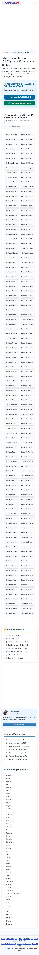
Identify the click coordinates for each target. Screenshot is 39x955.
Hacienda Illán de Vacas (12, 319)
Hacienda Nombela (27, 405)
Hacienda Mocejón (12, 371)
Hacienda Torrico (27, 537)
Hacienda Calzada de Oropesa (28, 201)
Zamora (8, 921)
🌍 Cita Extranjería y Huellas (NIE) (17, 645)
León (7, 854)
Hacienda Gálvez (27, 286)
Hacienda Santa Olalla (12, 504)
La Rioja (8, 887)
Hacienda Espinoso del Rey (28, 277)
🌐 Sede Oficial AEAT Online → (19, 103)
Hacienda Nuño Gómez (12, 414)
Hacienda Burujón (27, 187)
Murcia (8, 869)
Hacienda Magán (11, 338)
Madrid (8, 863)
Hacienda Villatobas (12, 599)
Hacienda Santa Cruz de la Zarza (12, 499)
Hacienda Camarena (12, 206)
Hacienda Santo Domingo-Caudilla (28, 504)
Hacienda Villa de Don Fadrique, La (28, 566)
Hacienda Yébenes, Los (12, 604)
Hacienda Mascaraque (12, 352)
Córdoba (8, 824)
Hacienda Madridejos (28, 334)
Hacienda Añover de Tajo (28, 163)
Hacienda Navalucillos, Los (28, 395)
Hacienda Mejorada (27, 357)
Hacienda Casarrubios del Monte (12, 229)
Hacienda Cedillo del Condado (28, 239)
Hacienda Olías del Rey (12, 419)
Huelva (8, 845)
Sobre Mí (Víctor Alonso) (8, 944)
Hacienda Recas (27, 471)
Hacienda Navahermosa (28, 386)
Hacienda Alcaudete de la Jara (28, 144)
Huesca (8, 848)
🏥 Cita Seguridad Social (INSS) (16, 651)
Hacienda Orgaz (11, 424)
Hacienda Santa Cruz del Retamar (28, 499)
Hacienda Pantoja (11, 433)
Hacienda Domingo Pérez (12, 267)
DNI (16, 939)
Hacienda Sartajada (12, 509)
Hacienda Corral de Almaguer (12, 262)
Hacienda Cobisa (11, 258)
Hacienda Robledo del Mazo (12, 480)
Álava (7, 784)
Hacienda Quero (27, 461)
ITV (25, 941)
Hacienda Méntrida (27, 362)
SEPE (20, 941)
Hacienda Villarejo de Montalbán (12, 589)
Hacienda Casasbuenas (28, 229)
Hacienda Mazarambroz (12, 357)
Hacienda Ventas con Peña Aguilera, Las (12, 561)
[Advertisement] (19, 27)
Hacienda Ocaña (27, 414)
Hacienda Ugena (27, 547)
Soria (7, 903)
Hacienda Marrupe (27, 348)
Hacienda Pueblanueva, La (28, 452)
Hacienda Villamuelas (28, 580)
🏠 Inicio (6, 52)
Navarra (8, 872)
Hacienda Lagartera (12, 324)
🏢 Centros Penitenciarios (14, 658)
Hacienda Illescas (27, 319)
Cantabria (9, 815)
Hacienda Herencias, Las (12, 300)
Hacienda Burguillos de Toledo (12, 187)
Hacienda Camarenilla (28, 206)
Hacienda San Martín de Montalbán (28, 485)
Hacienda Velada (27, 556)
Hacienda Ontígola (27, 419)
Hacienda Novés (11, 409)
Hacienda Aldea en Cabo (28, 149)
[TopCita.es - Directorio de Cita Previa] (11, 3)
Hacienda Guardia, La (28, 296)
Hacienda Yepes (11, 608)
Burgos (8, 806)
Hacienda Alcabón (27, 139)
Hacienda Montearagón (12, 376)
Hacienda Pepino (11, 442)
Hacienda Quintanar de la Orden (12, 466)
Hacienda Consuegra (28, 258)
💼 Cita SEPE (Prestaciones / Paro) (17, 642)
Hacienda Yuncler (27, 608)
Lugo (7, 860)
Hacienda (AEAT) (16, 52)
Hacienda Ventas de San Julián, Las (12, 566)
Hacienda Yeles (27, 604)
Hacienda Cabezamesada (12, 196)
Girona (8, 836)
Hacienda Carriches (12, 224)
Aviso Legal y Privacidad (24, 944)
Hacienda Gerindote (28, 291)
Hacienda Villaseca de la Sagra (12, 594)
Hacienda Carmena (27, 215)
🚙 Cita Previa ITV (12, 655)
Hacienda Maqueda (27, 343)
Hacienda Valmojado (12, 556)
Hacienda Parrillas (12, 438)
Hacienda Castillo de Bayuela (12, 234)
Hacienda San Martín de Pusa (12, 490)
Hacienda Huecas (27, 310)
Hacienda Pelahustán (28, 438)
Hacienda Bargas (11, 177)
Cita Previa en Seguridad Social (16, 749)
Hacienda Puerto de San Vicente (28, 457)
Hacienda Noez (12, 405)
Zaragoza (9, 924)
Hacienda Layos (27, 324)
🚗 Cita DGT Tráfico (12, 638)
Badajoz (8, 793)
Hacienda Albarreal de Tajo (12, 139)
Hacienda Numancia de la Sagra (28, 409)
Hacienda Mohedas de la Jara (28, 371)
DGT (20, 939)
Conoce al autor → (19, 725)
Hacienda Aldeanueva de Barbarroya (12, 153)
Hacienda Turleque (12, 547)
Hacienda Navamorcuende (12, 400)
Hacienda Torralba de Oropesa (12, 533)
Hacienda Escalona (27, 272)
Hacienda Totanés (27, 542)
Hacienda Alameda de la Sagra (28, 135)
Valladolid (9, 918)
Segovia (8, 897)
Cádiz (7, 812)
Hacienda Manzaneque (12, 343)
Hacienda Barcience (28, 172)
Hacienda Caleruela (12, 201)
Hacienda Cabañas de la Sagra (12, 191)
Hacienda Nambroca (28, 381)
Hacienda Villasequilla (28, 594)
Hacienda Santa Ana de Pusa (28, 495)
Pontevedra (9, 884)
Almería (8, 781)
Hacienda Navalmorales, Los (12, 395)
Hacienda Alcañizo (12, 144)
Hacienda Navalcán (12, 390)
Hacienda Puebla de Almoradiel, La (28, 447)
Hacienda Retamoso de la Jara (12, 476)
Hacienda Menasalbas (12, 362)
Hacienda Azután (11, 172)
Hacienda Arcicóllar (12, 168)
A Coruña (9, 827)
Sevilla (8, 900)
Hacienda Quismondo (28, 466)
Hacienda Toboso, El (12, 528)
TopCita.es (10, 949)
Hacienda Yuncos (27, 613)
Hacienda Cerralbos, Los (12, 244)
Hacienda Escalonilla (12, 277)
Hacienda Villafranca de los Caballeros (28, 570)
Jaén (7, 851)
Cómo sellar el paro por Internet (16, 759)
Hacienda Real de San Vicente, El (12, 471)
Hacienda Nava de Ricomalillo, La (12, 386)
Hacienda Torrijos (11, 542)
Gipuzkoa (9, 833)
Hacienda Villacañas (12, 570)
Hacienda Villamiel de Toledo (28, 575)
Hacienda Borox (11, 182)
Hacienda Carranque (28, 220)
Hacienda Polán (27, 442)
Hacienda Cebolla (11, 239)
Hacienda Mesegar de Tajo (12, 367)
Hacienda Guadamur (12, 296)
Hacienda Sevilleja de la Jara (28, 514)
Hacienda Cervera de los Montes (28, 244)
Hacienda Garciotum (12, 291)
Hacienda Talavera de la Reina (12, 523)
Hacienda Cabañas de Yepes (28, 191)
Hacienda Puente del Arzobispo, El (12, 457)
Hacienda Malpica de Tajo (28, 338)
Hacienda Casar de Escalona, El (28, 224)
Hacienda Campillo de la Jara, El (12, 210)
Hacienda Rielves (27, 476)
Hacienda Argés (27, 168)
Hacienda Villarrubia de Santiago (28, 589)
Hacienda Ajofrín (11, 135)
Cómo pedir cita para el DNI (15, 740)
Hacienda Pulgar (11, 461)
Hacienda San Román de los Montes (12, 495)
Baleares (9, 796)
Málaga (8, 866)
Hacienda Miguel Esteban (28, 367)
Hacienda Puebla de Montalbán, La (12, 452)
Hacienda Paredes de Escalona (28, 433)
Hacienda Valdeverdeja (28, 551)
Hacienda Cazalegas (28, 234)
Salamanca (9, 890)
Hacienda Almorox (12, 163)
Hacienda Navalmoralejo (28, 390)
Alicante (8, 778)
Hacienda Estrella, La (28, 281)
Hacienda (26, 939)
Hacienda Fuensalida (12, 286)
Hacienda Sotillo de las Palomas (28, 518)
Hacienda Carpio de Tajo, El (12, 220)
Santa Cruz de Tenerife (13, 894)
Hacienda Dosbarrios (28, 267)
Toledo (8, 912)
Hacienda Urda (12, 551)
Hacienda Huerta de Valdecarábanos (12, 315)
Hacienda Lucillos (11, 334)
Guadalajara (10, 842)
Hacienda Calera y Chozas (28, 196)
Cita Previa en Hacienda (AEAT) (16, 756)
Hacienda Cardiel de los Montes (12, 215)
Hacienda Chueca (27, 248)
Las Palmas (9, 881)
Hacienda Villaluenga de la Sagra (12, 575)
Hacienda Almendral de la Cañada (12, 158)
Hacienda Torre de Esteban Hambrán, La (28, 533)
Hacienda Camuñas (27, 210)
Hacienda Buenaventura (28, 182)
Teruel (8, 909)
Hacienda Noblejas (27, 400)
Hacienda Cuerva (27, 262)
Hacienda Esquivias (12, 281)
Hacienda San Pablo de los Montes (28, 490)
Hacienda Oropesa (27, 424)
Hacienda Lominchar (28, 329)
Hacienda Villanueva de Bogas (28, 585)
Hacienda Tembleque (28, 523)
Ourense (8, 875)
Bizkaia (8, 803)
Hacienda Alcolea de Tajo (12, 149)
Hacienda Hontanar (27, 305)
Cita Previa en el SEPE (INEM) (16, 753)
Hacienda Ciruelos (12, 253)
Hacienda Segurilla (27, 509)
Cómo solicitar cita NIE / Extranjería (17, 746)
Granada (9, 839)
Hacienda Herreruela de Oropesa (28, 300)
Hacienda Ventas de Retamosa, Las (28, 561)
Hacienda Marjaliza (12, 348)
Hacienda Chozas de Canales (12, 248)
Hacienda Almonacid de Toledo (28, 158)
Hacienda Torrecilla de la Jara (12, 537)
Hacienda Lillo (11, 329)
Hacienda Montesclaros (28, 376)
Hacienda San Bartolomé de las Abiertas (12, 485)
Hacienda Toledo (27, 528)
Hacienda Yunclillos (12, 613)
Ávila (7, 790)
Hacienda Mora (12, 381)
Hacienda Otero (11, 428)
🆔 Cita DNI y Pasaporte (14, 635)
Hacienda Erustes (11, 272)
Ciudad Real (10, 821)
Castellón (9, 818)
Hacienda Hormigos (12, 310)
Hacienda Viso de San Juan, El (28, 599)
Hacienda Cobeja (27, 253)
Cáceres (8, 809)
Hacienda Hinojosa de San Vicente (12, 305)
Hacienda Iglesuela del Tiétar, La (28, 315)
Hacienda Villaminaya (12, 580)
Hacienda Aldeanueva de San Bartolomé (28, 153)
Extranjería (10, 939)
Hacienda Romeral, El (28, 480)
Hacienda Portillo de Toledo (12, 447)
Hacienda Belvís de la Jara (28, 177)
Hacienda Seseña (11, 514)
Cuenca (8, 830)
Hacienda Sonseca (12, 518)
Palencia (8, 878)
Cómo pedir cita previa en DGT (16, 743)
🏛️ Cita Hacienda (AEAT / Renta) (16, 648)
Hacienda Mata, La (27, 352)
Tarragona (9, 906)
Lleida (8, 857)
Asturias (8, 787)
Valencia (8, 915)
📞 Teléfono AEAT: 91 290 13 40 (19, 97)
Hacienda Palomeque (28, 428)
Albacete (8, 775)
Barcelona (9, 799)
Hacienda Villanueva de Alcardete (12, 585)
